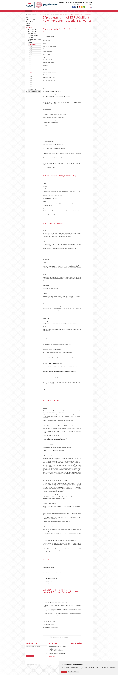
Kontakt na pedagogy (77, 2)
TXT (48, 637)
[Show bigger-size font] (88, 7)
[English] (91, 7)
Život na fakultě (82, 11)
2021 (31, 52)
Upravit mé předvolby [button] (73, 671)
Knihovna (70, 2)
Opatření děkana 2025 (33, 29)
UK (66, 2)
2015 (31, 64)
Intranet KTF (62, 2)
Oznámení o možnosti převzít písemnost (33, 88)
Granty (91, 11)
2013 (31, 68)
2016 (31, 62)
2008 (31, 78)
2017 (31, 60)
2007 (31, 80)
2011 (48, 14)
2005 (31, 84)
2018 (31, 58)
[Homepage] (26, 14)
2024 (31, 46)
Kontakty (28, 23)
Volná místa (30, 37)
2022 (31, 50)
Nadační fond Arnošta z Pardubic (33, 91)
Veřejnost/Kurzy (71, 11)
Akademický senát (32, 33)
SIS (83, 2)
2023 (31, 48)
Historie (27, 17)
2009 (31, 76)
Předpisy (28, 25)
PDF (45, 637)
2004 (31, 86)
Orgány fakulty (29, 21)
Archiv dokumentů (42, 14)
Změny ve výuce (89, 2)
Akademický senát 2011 (54, 14)
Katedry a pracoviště (30, 19)
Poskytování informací (33, 35)
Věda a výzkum (60, 11)
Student (35, 11)
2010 (31, 74)
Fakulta (28, 11)
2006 (31, 82)
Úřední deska (34, 14)
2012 (31, 70)
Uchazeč (43, 11)
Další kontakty (52, 656)
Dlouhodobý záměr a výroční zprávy (34, 40)
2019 (31, 56)
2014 (31, 66)
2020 (31, 54)
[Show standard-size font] (86, 7)
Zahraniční (51, 11)
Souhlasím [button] (64, 671)
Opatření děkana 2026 (33, 31)
